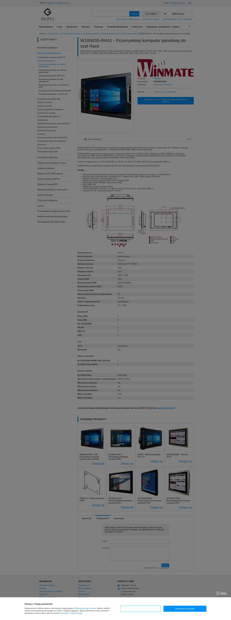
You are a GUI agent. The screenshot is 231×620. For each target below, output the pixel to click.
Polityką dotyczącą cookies (85, 608)
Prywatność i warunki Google (71, 613)
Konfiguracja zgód (140, 609)
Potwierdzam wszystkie (185, 609)
